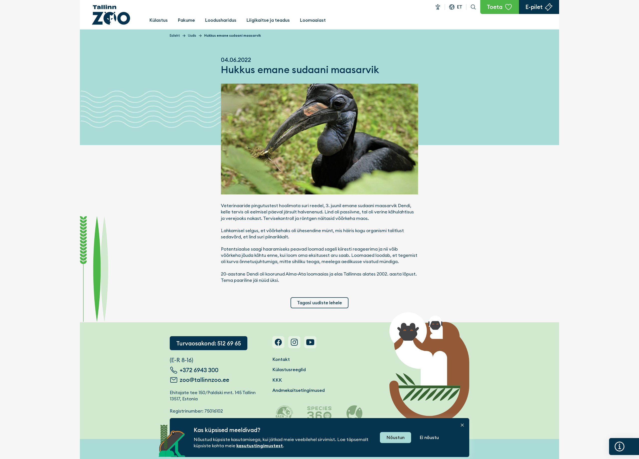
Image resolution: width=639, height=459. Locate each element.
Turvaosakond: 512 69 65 (208, 343)
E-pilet (534, 7)
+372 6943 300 (199, 370)
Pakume (186, 20)
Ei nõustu (429, 437)
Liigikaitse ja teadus (268, 20)
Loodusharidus (220, 20)
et (459, 7)
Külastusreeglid (289, 369)
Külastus (158, 20)
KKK (277, 380)
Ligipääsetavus (438, 7)
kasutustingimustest (259, 446)
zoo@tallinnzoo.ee (204, 380)
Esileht (175, 35)
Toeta (494, 7)
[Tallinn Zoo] (111, 15)
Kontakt (281, 359)
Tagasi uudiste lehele (319, 303)
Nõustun (395, 437)
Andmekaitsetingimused (298, 390)
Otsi (473, 7)
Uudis (192, 35)
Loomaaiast (313, 20)
